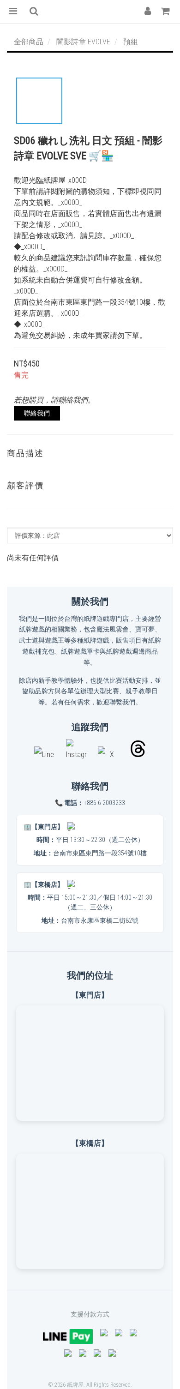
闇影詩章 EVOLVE (83, 41)
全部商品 (28, 41)
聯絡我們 (37, 413)
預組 (130, 41)
